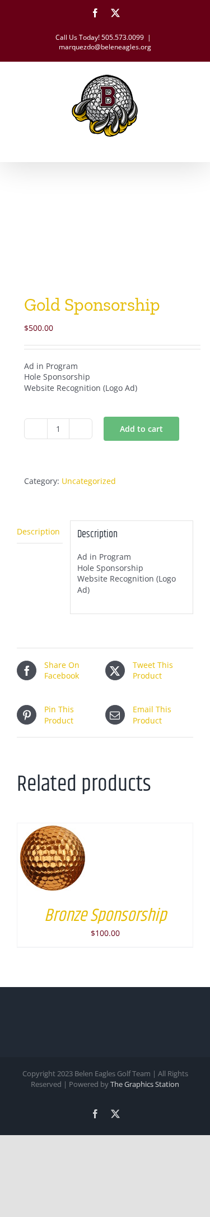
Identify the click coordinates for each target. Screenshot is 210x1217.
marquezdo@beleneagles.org (105, 47)
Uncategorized (89, 481)
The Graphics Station (144, 1084)
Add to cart (141, 428)
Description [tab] (38, 531)
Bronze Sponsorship (105, 915)
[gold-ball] (105, 230)
